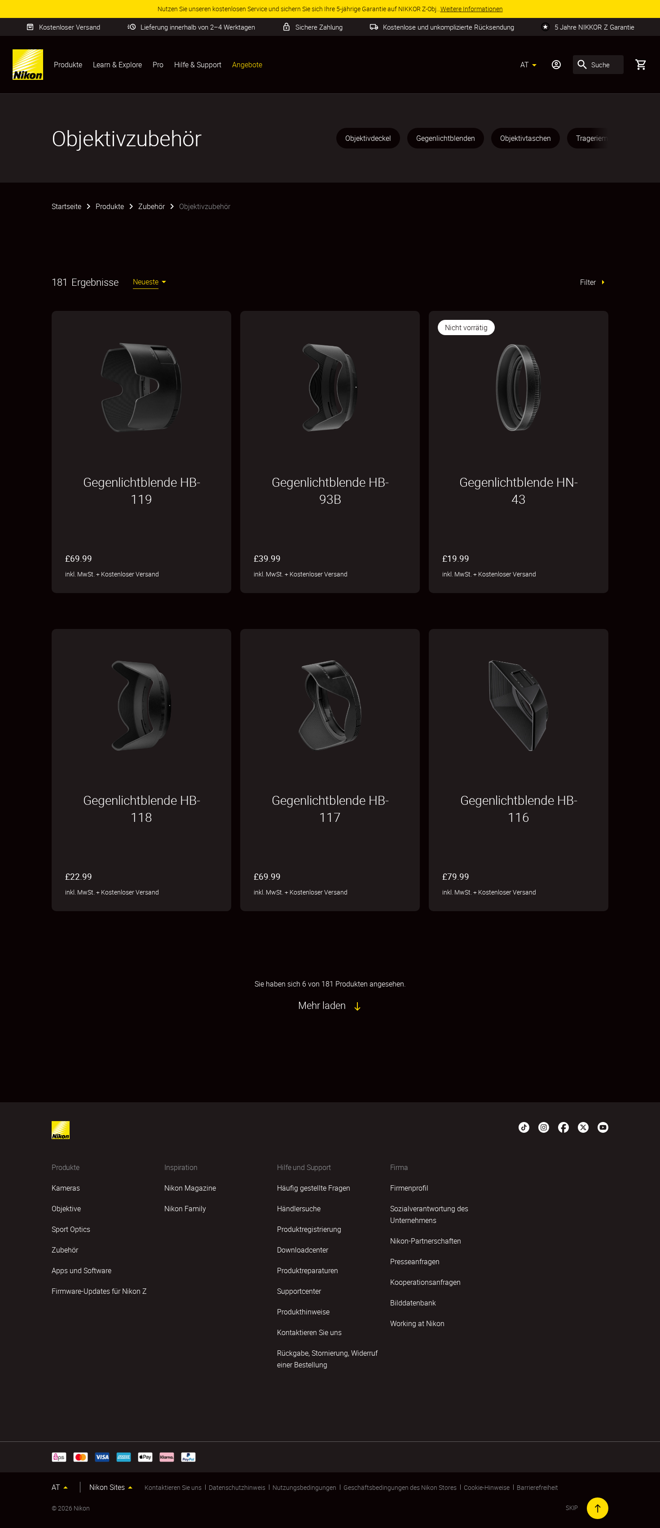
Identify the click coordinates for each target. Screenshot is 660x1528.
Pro (158, 65)
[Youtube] (603, 1126)
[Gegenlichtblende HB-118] (141, 705)
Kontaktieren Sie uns (173, 1487)
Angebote (247, 65)
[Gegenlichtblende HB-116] (518, 705)
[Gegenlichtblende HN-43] (518, 387)
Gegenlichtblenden (445, 138)
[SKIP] (597, 1508)
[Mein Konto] (556, 64)
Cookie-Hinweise (487, 1487)
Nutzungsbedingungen (304, 1487)
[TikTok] (524, 1126)
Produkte (68, 65)
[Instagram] (543, 1126)
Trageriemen (596, 138)
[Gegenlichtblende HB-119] (141, 387)
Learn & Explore (117, 65)
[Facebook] (563, 1126)
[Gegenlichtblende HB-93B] (330, 387)
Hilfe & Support (197, 65)
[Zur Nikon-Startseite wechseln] (28, 64)
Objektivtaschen (525, 138)
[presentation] (471, 138)
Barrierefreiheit (537, 1487)
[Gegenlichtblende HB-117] (330, 705)
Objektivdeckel (368, 138)
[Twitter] (583, 1126)
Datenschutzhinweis (237, 1487)
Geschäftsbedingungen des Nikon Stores (400, 1487)
